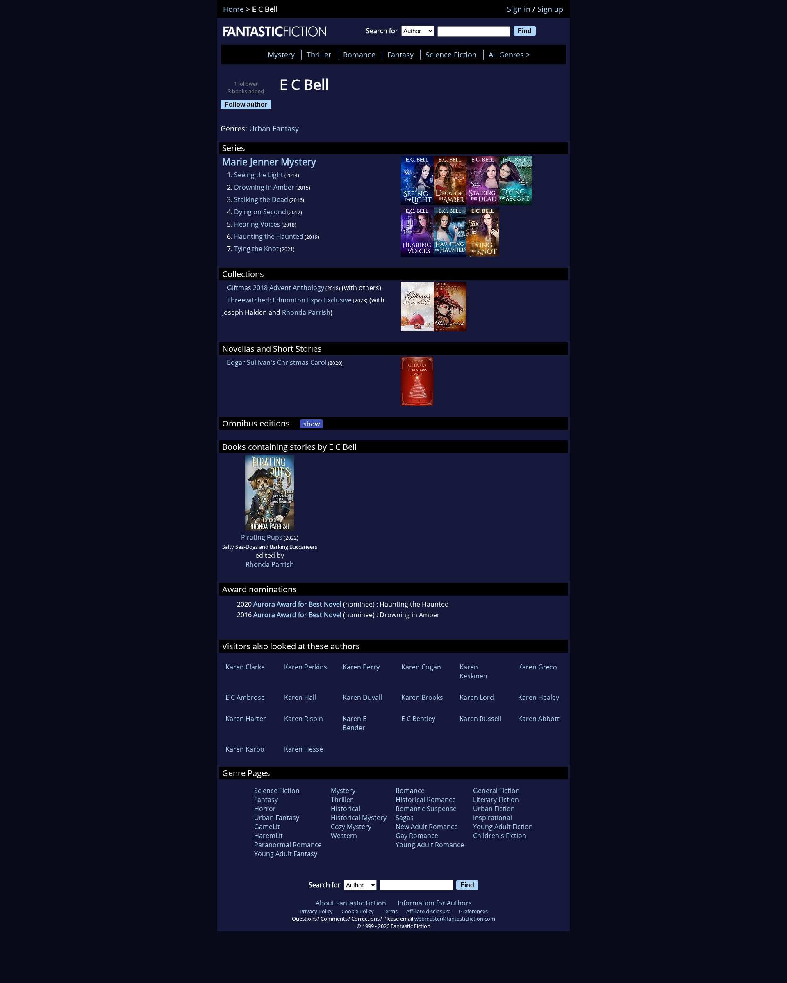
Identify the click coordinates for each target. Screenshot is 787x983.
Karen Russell (480, 718)
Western (344, 835)
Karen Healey (538, 697)
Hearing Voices (257, 224)
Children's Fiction (499, 835)
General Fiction (496, 790)
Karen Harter (245, 718)
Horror (265, 808)
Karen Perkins (305, 666)
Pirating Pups (261, 537)
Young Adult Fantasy (285, 853)
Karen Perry (361, 666)
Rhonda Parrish (306, 312)
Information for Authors (435, 902)
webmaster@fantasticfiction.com (454, 918)
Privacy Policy (316, 911)
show (311, 423)
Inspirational (492, 817)
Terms (390, 911)
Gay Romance (417, 835)
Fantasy (400, 55)
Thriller (319, 55)
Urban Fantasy (274, 128)
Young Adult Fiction (503, 826)
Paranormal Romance (288, 844)
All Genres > (511, 55)
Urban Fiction (494, 808)
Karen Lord (476, 697)
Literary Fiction (496, 799)
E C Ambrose (245, 697)
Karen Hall (300, 697)
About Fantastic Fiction (351, 902)
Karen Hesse (303, 749)
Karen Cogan (421, 666)
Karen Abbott (539, 718)
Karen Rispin (303, 718)
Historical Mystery (359, 817)
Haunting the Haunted (268, 236)
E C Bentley (418, 718)
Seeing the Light (258, 174)
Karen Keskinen (473, 671)
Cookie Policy (357, 911)
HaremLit (268, 835)
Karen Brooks (422, 697)
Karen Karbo (244, 749)
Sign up (550, 9)
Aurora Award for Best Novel (297, 604)
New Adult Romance (427, 826)
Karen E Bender (354, 723)
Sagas (405, 817)
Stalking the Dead (261, 199)
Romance (359, 55)
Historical (345, 808)
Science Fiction (451, 55)
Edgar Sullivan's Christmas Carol (277, 362)
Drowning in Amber (264, 187)
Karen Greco (537, 666)
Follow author (246, 104)
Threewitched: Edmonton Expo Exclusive (289, 300)
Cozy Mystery (351, 826)
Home (233, 9)
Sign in (518, 9)
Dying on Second (260, 211)
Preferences (473, 911)
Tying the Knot (256, 248)
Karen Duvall (362, 697)
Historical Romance (426, 799)
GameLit (267, 826)
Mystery (281, 55)
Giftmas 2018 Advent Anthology (275, 287)
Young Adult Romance (430, 844)
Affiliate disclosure (428, 911)
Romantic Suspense (426, 808)
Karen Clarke (245, 666)
